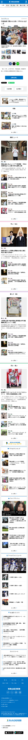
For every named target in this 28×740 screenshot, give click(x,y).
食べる (7, 5)
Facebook (8, 692)
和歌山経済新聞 (14, 2)
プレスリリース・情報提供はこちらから (10, 700)
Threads (20, 692)
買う (18, 5)
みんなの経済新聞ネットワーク (14, 721)
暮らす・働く (22, 5)
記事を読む (14, 77)
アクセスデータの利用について (8, 702)
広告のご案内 (5, 706)
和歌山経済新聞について (7, 698)
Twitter (12, 692)
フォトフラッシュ (5, 18)
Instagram (16, 692)
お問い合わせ (5, 704)
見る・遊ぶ (13, 5)
